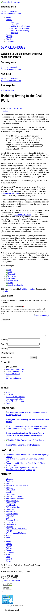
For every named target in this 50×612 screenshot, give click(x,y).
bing (7, 483)
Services (9, 20)
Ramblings (10, 516)
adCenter (9, 479)
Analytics (14, 33)
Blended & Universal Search (17, 485)
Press (8, 557)
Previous (5, 90)
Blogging (9, 488)
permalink (5, 291)
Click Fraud (10, 490)
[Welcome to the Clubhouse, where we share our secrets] (10, 2)
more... (8, 537)
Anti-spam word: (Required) (12, 307)
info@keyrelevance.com (15, 369)
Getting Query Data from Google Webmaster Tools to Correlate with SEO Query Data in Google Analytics (25, 434)
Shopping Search (12, 520)
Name (4, 340)
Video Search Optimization (16, 529)
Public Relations (12, 514)
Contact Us (10, 41)
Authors (9, 550)
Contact (9, 559)
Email (4, 344)
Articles (9, 35)
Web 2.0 (9, 531)
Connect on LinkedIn (14, 378)
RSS (7, 376)
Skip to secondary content (11, 13)
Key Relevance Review (15, 498)
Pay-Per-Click (11, 511)
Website (4, 349)
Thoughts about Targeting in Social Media (22, 467)
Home (8, 17)
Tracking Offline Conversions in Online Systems (23, 445)
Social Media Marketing (20, 30)
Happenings (10, 494)
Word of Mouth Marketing (16, 533)
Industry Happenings (14, 496)
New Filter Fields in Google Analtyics (20, 470)
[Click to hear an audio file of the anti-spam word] (41, 315)
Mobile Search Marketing (20, 26)
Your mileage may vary (10, 193)
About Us (9, 37)
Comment (5, 320)
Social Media (11, 522)
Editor (5, 111)
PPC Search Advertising (20, 28)
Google (9, 492)
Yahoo (8, 535)
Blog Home (10, 39)
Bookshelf (10, 552)
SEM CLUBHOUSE (13, 47)
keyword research (12, 501)
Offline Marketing (13, 507)
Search (3, 357)
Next (14, 90)
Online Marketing (12, 509)
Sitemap (9, 561)
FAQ (8, 554)
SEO (12, 22)
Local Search (11, 503)
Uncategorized (11, 524)
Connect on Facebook (14, 371)
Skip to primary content (10, 11)
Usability (23, 289)
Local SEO (15, 24)
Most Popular (11, 505)
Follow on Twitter (13, 374)
